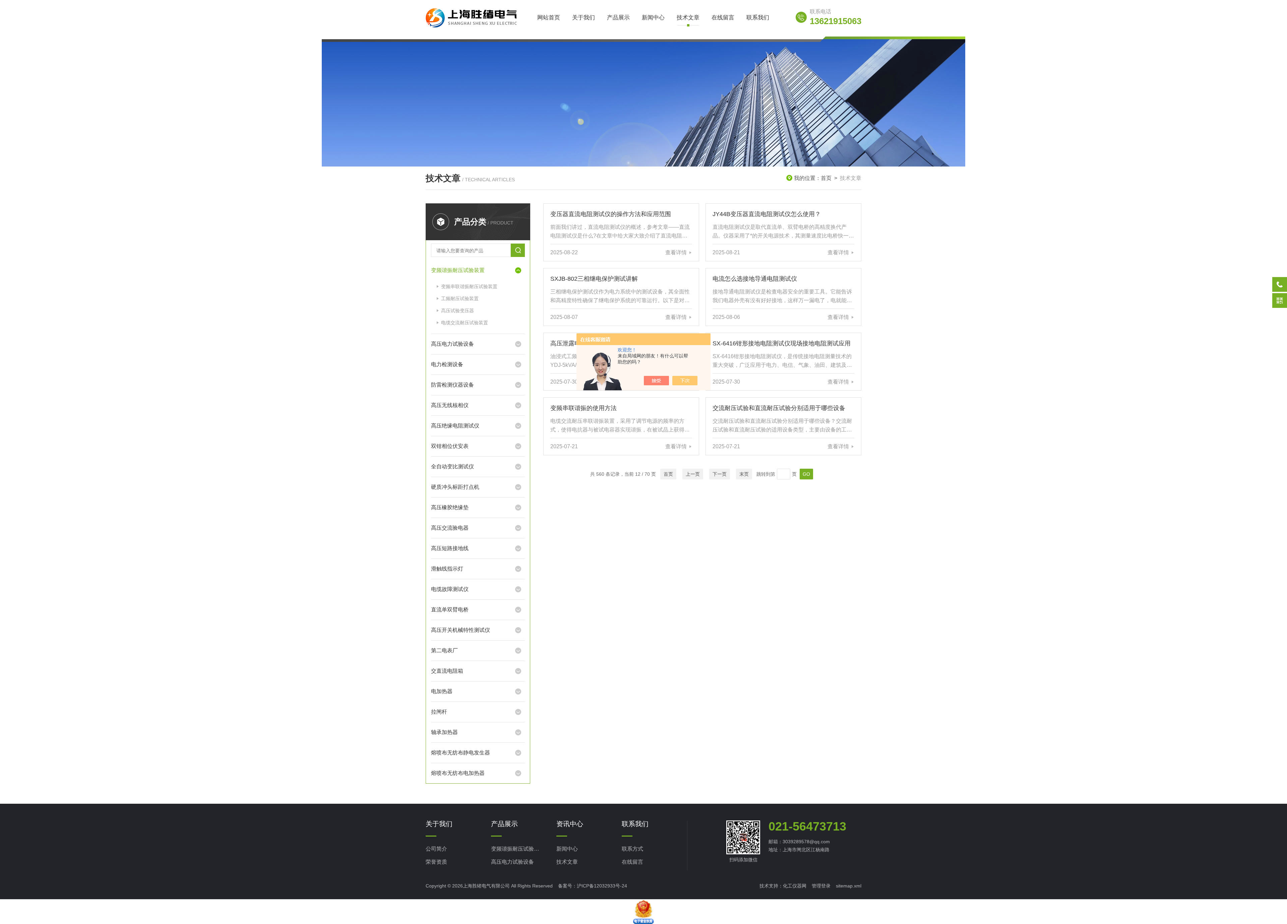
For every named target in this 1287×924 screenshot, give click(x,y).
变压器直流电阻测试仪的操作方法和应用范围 (610, 214)
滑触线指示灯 (447, 569)
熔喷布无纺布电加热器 (458, 773)
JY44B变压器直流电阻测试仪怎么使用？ (767, 214)
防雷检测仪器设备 (452, 385)
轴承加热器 (444, 732)
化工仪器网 (794, 885)
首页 (826, 178)
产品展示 (618, 17)
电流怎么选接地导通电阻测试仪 (755, 278)
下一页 (720, 474)
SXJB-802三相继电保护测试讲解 (594, 278)
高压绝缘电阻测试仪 (455, 425)
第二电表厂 (444, 650)
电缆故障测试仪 (450, 589)
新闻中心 (653, 17)
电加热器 (441, 691)
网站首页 (548, 17)
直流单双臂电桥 (450, 609)
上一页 (693, 474)
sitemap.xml (848, 885)
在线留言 (723, 17)
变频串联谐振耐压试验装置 (469, 286)
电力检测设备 (447, 364)
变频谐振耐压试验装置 (458, 270)
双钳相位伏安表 (450, 446)
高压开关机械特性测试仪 (460, 630)
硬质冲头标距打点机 (455, 487)
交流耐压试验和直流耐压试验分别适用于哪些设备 (779, 408)
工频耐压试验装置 (460, 298)
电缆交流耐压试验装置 (464, 322)
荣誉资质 (436, 862)
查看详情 (676, 252)
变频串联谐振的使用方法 (583, 408)
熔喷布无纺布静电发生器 (460, 752)
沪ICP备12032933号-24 (602, 885)
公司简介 (436, 849)
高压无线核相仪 (450, 405)
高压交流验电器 (450, 528)
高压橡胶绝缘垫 (450, 507)
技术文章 (688, 17)
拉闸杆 (439, 712)
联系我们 (757, 17)
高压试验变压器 (457, 310)
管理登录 (821, 885)
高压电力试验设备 (452, 344)
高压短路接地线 (450, 548)
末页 (744, 474)
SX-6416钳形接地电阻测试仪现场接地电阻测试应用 (782, 343)
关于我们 (583, 17)
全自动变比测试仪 (452, 466)
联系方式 (632, 849)
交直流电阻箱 (447, 671)
